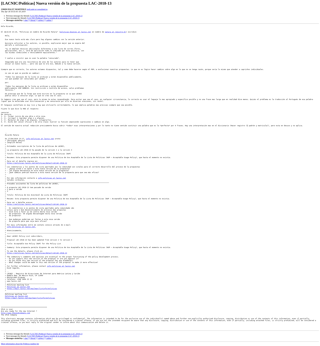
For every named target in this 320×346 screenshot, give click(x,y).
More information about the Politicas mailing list (20, 344)
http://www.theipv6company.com (15, 313)
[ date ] (26, 20)
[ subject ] (41, 20)
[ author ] (48, 20)
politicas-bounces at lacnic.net (75, 32)
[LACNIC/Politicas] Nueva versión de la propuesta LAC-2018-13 (56, 16)
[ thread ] (32, 20)
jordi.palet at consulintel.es (37, 9)
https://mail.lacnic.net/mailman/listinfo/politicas (32, 289)
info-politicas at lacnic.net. (21, 227)
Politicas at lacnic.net (18, 287)
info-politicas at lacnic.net (40, 139)
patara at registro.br (115, 32)
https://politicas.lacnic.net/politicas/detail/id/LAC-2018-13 (37, 163)
